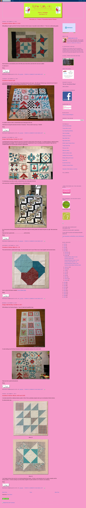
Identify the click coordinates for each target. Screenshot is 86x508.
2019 (65, 247)
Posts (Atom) (9, 494)
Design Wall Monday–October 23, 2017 (12, 139)
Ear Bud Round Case (66, 162)
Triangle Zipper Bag (66, 145)
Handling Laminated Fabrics (68, 165)
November (67, 253)
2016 (65, 282)
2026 (65, 244)
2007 (65, 297)
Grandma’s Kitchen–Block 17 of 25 (11, 23)
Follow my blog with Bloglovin (68, 114)
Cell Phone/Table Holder (67, 125)
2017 (65, 250)
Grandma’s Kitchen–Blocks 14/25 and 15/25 (13, 395)
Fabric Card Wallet (66, 133)
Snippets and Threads (67, 135)
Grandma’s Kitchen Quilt (8, 80)
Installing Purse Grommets (67, 155)
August (66, 268)
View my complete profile (74, 42)
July (65, 270)
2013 (65, 287)
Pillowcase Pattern (66, 150)
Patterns (39, 19)
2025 (65, 245)
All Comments (66, 108)
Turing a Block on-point (67, 128)
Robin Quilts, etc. (32, 19)
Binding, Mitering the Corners (68, 157)
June (66, 272)
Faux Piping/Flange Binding (68, 130)
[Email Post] (44, 74)
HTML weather (69, 27)
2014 (65, 285)
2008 (65, 295)
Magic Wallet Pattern (66, 140)
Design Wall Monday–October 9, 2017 (12, 304)
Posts (65, 106)
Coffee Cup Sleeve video (67, 152)
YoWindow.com (66, 32)
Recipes (55, 19)
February (66, 278)
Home (31, 492)
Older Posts (57, 492)
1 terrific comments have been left (33, 74)
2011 (65, 290)
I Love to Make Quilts (21, 290)
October (66, 255)
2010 (65, 292)
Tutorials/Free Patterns (47, 19)
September (67, 267)
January (66, 280)
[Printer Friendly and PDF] (5, 499)
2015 (65, 283)
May (66, 273)
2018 (65, 249)
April (66, 275)
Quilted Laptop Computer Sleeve (69, 143)
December (67, 252)
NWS (74, 32)
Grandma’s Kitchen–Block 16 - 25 (11, 247)
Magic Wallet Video (66, 138)
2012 (65, 288)
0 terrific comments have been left (33, 298)
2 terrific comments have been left (33, 389)
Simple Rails (65, 160)
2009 (65, 293)
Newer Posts (4, 492)
